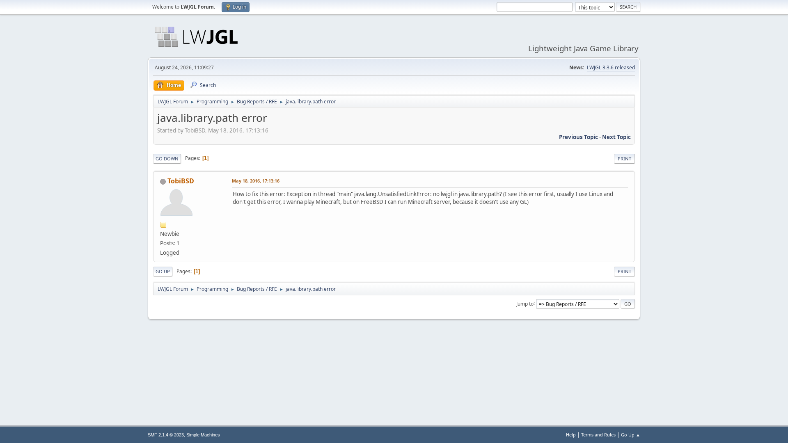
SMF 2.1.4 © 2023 (166, 434)
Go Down (167, 158)
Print (624, 158)
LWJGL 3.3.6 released (611, 67)
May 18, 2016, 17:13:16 (255, 181)
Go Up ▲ (630, 435)
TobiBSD (180, 180)
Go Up (163, 271)
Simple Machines (203, 434)
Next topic (616, 137)
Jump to (525, 303)
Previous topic (578, 137)
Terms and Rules (598, 435)
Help (571, 435)
